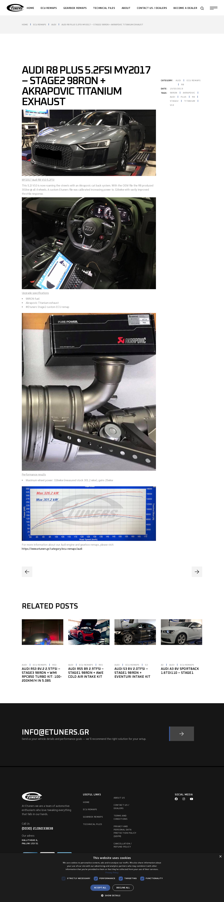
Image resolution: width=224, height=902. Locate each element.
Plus (183, 97)
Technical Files (92, 824)
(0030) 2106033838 (37, 828)
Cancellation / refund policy (123, 845)
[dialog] (112, 877)
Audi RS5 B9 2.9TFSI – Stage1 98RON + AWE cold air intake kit (86, 672)
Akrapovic (189, 93)
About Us (119, 798)
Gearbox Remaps (93, 817)
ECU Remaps (194, 81)
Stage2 (174, 101)
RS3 (54, 665)
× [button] (220, 856)
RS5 (101, 665)
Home (86, 802)
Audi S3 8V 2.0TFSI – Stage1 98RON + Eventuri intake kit (132, 672)
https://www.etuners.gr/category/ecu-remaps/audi (52, 548)
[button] (111, 895)
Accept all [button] (100, 887)
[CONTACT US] (181, 734)
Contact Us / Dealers (121, 806)
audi (172, 97)
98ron (173, 93)
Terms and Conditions (121, 817)
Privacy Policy (111, 872)
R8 (182, 85)
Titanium (189, 101)
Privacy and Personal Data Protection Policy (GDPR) (125, 831)
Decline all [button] (123, 887)
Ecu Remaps (90, 810)
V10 (172, 105)
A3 (162, 665)
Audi (178, 81)
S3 (146, 665)
